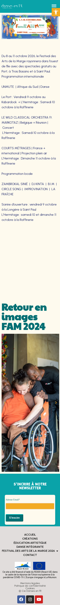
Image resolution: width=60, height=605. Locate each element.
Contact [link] (30, 555)
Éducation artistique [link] (30, 543)
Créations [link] (30, 538)
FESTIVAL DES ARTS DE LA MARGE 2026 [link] (28, 551)
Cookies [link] (30, 588)
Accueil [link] (30, 534)
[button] (4, 402)
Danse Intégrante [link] (30, 547)
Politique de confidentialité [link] (30, 585)
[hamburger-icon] (54, 5)
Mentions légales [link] (30, 583)
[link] (56, 12)
